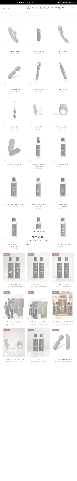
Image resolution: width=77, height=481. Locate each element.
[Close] (55, 232)
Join (49, 244)
